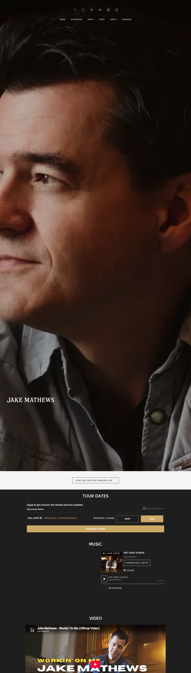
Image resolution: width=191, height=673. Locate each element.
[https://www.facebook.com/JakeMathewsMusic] (74, 9)
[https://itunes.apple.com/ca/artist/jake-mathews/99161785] (108, 9)
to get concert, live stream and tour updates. (55, 505)
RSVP (127, 519)
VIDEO (102, 19)
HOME (62, 19)
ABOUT (113, 19)
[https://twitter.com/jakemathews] (91, 9)
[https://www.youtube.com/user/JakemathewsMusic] (99, 9)
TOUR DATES (76, 19)
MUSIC (90, 19)
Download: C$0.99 (137, 562)
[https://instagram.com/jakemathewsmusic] (83, 9)
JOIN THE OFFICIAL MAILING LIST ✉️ (95, 480)
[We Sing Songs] (111, 562)
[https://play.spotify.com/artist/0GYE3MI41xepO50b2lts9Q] (116, 9)
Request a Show (95, 529)
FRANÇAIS (126, 19)
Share (130, 570)
